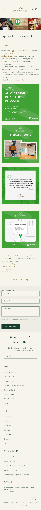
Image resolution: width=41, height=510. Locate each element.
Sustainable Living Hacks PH (14, 466)
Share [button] (5, 46)
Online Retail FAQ (10, 372)
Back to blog (22, 280)
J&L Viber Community (12, 470)
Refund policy (34, 503)
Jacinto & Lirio (11, 503)
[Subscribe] (35, 356)
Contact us (8, 417)
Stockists (7, 426)
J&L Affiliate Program (12, 399)
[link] (7, 56)
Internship (8, 435)
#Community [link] (6, 272)
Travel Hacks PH (10, 461)
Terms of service (26, 505)
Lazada (6, 443)
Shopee (7, 439)
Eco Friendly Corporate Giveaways (16, 475)
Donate (7, 403)
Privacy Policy (9, 381)
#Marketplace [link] (7, 269)
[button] (4, 9)
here (11, 53)
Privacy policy (16, 505)
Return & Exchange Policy (14, 386)
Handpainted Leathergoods (14, 457)
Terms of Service (10, 390)
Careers (7, 430)
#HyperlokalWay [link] (8, 264)
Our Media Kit (9, 394)
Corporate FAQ (9, 377)
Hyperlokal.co (16, 51)
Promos (7, 421)
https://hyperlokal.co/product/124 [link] (15, 80)
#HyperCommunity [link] (9, 266)
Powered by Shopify (22, 503)
